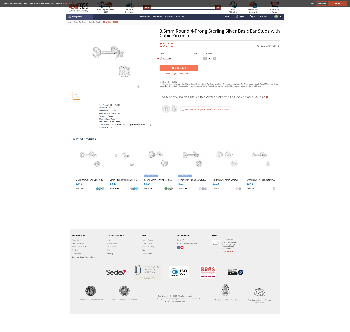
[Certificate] (147, 272)
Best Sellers (157, 16)
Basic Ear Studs (94, 22)
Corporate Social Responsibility (83, 257)
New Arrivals (145, 16)
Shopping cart (112, 243)
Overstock (169, 16)
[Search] (218, 7)
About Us (75, 240)
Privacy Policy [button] (68, 3)
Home (69, 22)
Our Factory (76, 253)
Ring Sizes (146, 250)
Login (174, 73)
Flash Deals (180, 16)
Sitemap (110, 253)
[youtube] (181, 248)
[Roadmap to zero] (236, 272)
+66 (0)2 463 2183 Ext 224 (187, 243)
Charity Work (147, 253)
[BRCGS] (208, 272)
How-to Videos (147, 240)
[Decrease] (204, 58)
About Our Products (79, 247)
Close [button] (311, 3)
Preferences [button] (321, 3)
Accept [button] (337, 3)
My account (111, 247)
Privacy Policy (147, 243)
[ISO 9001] (178, 272)
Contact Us (181, 240)
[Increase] (214, 58)
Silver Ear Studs (80, 22)
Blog (108, 250)
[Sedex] (116, 272)
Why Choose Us (78, 243)
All (146, 7)
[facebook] (178, 248)
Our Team (75, 250)
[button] (79, 17)
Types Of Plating (148, 247)
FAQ (108, 240)
